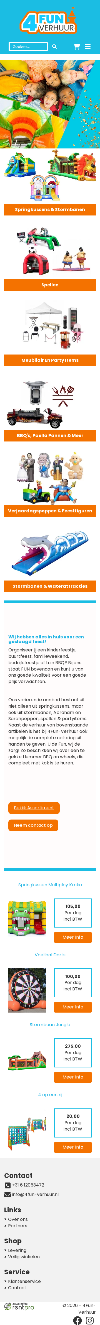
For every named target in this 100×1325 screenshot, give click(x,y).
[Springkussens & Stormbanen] (50, 176)
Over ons (18, 1219)
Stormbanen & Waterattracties (50, 586)
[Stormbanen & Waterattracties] (50, 553)
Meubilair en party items (50, 360)
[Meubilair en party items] (50, 327)
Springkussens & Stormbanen (50, 209)
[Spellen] (50, 251)
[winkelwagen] (76, 46)
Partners (17, 1226)
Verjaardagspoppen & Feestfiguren (50, 511)
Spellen (50, 285)
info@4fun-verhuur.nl (35, 1195)
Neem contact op (33, 825)
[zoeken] (54, 46)
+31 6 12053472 (28, 1185)
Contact (17, 1288)
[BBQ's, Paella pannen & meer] (50, 402)
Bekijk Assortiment (34, 808)
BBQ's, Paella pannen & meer (50, 435)
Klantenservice (24, 1281)
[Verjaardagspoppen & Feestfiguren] (50, 477)
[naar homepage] (50, 21)
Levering (17, 1250)
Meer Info (72, 937)
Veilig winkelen (24, 1257)
